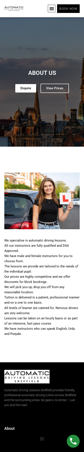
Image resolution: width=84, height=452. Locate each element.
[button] (51, 8)
